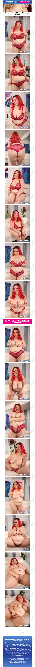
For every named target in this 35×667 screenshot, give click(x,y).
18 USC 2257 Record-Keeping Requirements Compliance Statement (17, 659)
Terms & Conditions (17, 655)
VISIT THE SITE (24, 2)
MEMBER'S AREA (10, 639)
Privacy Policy (17, 657)
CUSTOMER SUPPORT (23, 639)
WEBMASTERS (17, 640)
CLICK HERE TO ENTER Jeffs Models (17, 322)
